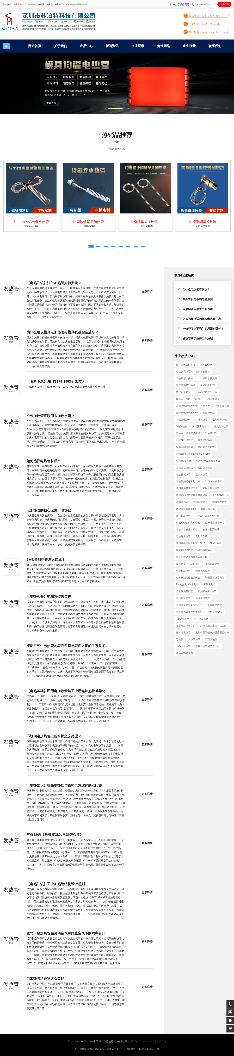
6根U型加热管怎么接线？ (46, 559)
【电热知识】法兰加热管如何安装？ (54, 283)
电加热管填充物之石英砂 (45, 978)
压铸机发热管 (183, 515)
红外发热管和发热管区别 (189, 611)
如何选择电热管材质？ (44, 461)
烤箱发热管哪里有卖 (187, 488)
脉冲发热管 (201, 419)
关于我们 (60, 46)
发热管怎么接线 (184, 378)
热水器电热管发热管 (187, 405)
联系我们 (214, 46)
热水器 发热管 (215, 611)
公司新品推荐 (31, 226)
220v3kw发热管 (213, 481)
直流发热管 (201, 474)
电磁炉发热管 (222, 405)
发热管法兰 (194, 639)
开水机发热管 (212, 563)
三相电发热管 (212, 398)
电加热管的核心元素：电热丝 (49, 510)
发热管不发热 (219, 419)
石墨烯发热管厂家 (185, 625)
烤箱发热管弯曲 (184, 653)
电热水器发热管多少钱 (188, 433)
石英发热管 (211, 639)
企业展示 (137, 46)
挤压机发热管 (183, 598)
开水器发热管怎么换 (206, 392)
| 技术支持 (160, 1041)
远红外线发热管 (184, 440)
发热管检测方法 (211, 529)
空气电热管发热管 (185, 385)
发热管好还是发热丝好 (188, 481)
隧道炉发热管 (205, 440)
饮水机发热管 (208, 508)
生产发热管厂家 (220, 495)
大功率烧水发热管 (207, 378)
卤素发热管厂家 (184, 591)
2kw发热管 (206, 364)
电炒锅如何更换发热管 (188, 577)
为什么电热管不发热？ (196, 289)
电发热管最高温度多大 (208, 460)
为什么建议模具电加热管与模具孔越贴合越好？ (62, 332)
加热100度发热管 (207, 591)
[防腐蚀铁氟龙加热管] (88, 188)
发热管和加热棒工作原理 (198, 338)
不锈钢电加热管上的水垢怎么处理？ (54, 736)
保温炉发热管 (207, 385)
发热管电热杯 (183, 419)
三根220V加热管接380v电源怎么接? (54, 835)
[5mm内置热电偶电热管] (31, 188)
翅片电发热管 (183, 632)
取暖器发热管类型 (214, 577)
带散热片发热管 (206, 447)
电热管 (8, 4)
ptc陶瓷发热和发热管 (187, 584)
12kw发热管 (182, 618)
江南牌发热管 (205, 467)
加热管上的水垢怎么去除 (213, 625)
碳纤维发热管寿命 (214, 522)
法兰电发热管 (201, 618)
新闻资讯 (112, 46)
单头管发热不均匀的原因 (198, 299)
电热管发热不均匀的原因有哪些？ (203, 328)
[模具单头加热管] (146, 188)
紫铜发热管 (210, 584)
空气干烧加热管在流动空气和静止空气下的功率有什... (67, 933)
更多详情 (147, 291)
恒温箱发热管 (202, 598)
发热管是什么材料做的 (188, 563)
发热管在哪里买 (184, 467)
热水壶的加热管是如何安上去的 (193, 453)
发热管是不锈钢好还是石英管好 (212, 632)
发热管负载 (201, 536)
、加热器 (48, 4)
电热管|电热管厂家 (149, 1049)
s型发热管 (181, 426)
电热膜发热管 (183, 371)
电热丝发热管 (183, 474)
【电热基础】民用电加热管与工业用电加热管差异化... (67, 691)
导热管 (179, 639)
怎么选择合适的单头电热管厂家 (202, 318)
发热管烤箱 (209, 412)
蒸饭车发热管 (202, 371)
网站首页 (34, 46)
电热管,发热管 (183, 460)
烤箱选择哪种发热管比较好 (190, 543)
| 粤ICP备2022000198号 (141, 1041)
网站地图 (131, 1049)
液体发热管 (182, 502)
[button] (17, 83)
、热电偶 (56, 4)
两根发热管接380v (186, 508)
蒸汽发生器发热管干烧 (207, 515)
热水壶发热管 (183, 392)
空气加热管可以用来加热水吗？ (51, 416)
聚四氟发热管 (205, 550)
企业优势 (189, 46)
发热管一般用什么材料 (188, 398)
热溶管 (206, 405)
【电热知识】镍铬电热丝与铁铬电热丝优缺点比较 (64, 785)
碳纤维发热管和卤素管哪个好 (191, 556)
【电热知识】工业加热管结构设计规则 (56, 884)
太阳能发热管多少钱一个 (189, 605)
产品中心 (86, 46)
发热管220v (211, 433)
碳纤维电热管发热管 (187, 412)
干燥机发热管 (214, 605)
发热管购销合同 (184, 447)
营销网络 (163, 46)
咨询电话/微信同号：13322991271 (189, 4)
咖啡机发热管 (202, 570)
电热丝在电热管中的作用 (198, 309)
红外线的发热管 (220, 426)
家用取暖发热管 (211, 488)
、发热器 (40, 4)
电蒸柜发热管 (183, 570)
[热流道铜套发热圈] (203, 188)
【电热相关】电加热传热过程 (49, 596)
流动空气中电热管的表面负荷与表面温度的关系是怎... (67, 646)
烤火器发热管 (199, 426)
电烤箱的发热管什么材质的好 (191, 495)
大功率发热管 (200, 502)
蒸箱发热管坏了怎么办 (207, 646)
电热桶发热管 (183, 536)
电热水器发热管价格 (187, 529)
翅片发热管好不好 (185, 364)
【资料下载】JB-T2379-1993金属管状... (57, 381)
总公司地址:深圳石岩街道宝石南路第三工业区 (99, 1049)
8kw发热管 (215, 543)
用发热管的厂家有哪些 (188, 522)
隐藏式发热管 (219, 502)
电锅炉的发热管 (184, 550)
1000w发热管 (183, 646)
